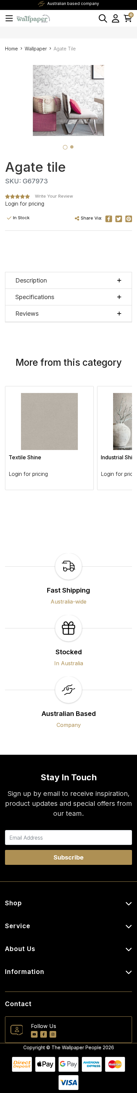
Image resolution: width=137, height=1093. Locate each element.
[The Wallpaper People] (33, 18)
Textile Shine (25, 457)
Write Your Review (54, 196)
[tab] (65, 147)
